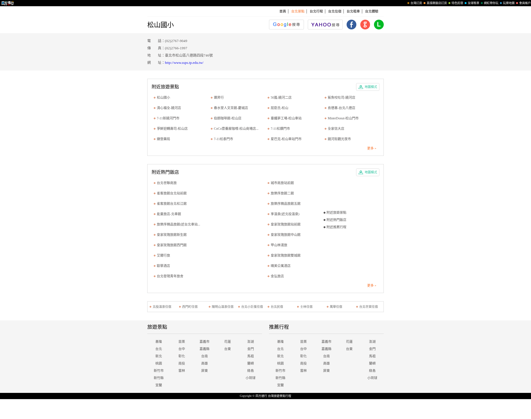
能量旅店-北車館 (169, 214)
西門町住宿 (190, 306)
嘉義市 (204, 341)
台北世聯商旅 (167, 183)
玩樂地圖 (509, 3)
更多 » (371, 148)
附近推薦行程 (336, 227)
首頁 (282, 11)
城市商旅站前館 (282, 183)
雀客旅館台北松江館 (172, 203)
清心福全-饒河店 (169, 108)
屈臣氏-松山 (279, 108)
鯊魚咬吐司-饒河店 (341, 97)
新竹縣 (159, 378)
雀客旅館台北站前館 (172, 193)
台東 (227, 349)
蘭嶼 (250, 363)
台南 (204, 356)
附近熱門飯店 (336, 220)
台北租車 (353, 11)
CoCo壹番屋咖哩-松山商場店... (236, 128)
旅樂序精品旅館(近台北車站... (178, 224)
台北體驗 (371, 11)
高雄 (204, 363)
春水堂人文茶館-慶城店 (231, 108)
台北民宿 (277, 306)
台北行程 (316, 11)
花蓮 (227, 341)
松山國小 (163, 97)
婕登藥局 (163, 139)
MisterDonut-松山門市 (343, 118)
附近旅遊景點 (336, 212)
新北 (158, 356)
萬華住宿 (336, 306)
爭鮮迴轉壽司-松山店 (172, 128)
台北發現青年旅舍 (170, 276)
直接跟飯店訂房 (437, 3)
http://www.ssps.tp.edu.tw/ (184, 63)
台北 (158, 349)
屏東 (204, 370)
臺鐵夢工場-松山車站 (286, 118)
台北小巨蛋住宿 (252, 306)
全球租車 (473, 3)
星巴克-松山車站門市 (286, 139)
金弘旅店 (277, 276)
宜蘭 (158, 385)
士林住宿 (306, 306)
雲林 (181, 370)
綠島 (250, 370)
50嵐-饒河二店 (281, 97)
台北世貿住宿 (368, 306)
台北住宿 (334, 11)
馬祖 (250, 356)
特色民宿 (457, 3)
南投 (181, 363)
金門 (250, 349)
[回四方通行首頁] (8, 3)
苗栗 (181, 341)
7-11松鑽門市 (280, 128)
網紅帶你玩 (491, 3)
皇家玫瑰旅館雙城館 (286, 255)
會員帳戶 (525, 3)
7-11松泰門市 (223, 139)
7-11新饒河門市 (168, 118)
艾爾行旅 (163, 255)
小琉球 (251, 378)
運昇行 (219, 97)
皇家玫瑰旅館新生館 (172, 234)
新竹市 (159, 370)
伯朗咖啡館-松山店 (227, 118)
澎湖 (250, 341)
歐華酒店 (163, 266)
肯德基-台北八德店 (341, 108)
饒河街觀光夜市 (339, 139)
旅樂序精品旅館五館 (286, 203)
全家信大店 (336, 128)
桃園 (158, 363)
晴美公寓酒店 (281, 266)
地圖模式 (371, 86)
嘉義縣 (204, 349)
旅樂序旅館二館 (282, 193)
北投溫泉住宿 (162, 306)
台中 (181, 349)
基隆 (158, 341)
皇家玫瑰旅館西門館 (172, 245)
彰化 (181, 356)
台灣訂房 (416, 3)
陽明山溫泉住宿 (223, 306)
